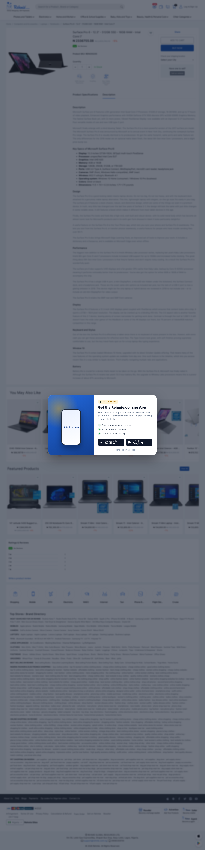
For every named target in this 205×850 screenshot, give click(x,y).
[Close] (152, 399)
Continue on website (125, 450)
